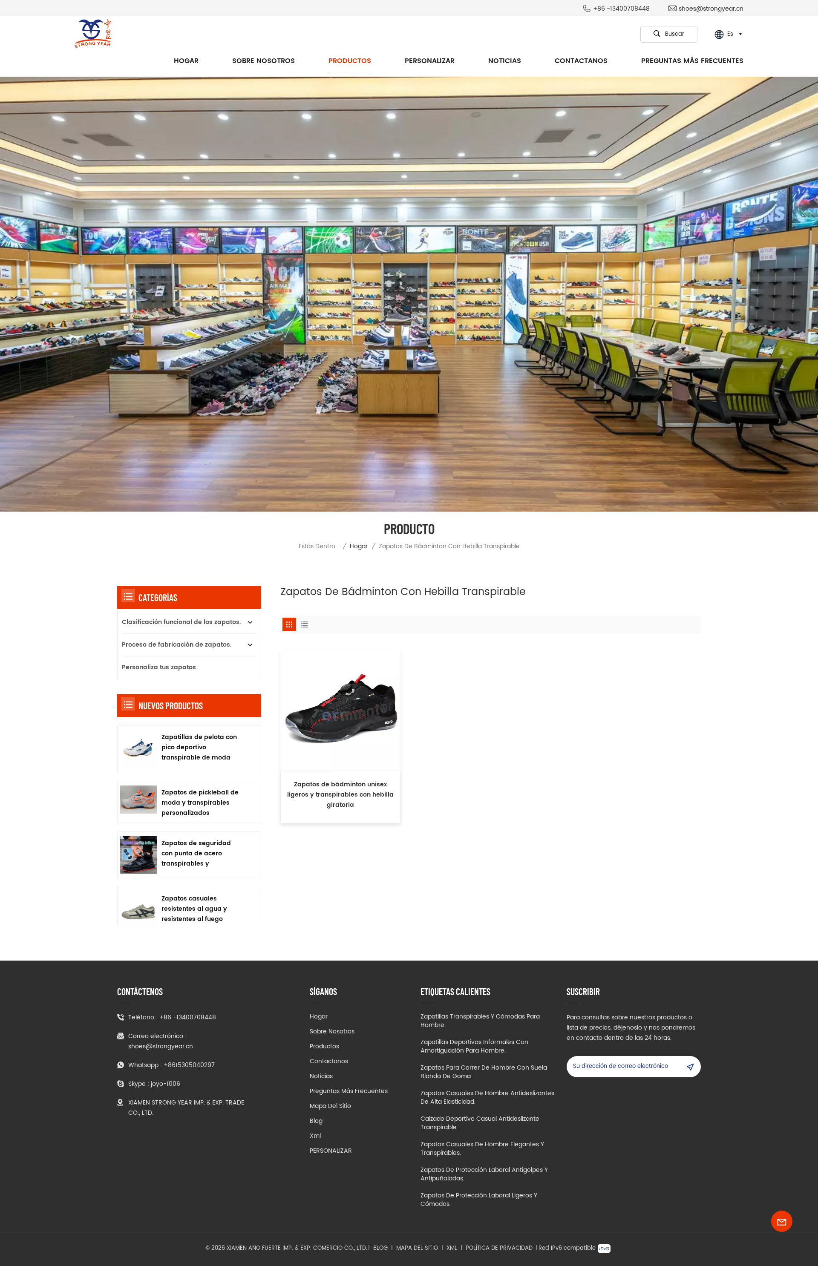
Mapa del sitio (330, 1106)
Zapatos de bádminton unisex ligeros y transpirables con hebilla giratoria (340, 795)
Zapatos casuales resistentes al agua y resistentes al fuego (194, 909)
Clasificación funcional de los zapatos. (181, 622)
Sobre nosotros (263, 60)
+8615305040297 (189, 1065)
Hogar (186, 60)
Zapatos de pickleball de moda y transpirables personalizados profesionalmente (200, 803)
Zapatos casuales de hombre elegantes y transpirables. (482, 1148)
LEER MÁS (340, 817)
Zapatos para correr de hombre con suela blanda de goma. (484, 1072)
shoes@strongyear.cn (711, 9)
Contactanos (581, 60)
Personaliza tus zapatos (159, 667)
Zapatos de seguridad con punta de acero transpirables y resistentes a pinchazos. (198, 853)
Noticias (504, 60)
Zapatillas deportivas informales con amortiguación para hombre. (474, 1046)
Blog (316, 1121)
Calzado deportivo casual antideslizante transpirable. (480, 1123)
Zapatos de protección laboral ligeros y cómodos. (479, 1199)
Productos (349, 60)
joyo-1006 (165, 1084)
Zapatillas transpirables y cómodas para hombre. (480, 1021)
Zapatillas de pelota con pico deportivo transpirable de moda (199, 747)
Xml (315, 1136)
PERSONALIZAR (430, 60)
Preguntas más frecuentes (692, 60)
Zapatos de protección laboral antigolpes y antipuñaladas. (484, 1174)
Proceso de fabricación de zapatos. (176, 645)
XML (451, 1248)
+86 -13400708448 (621, 9)
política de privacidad (499, 1248)
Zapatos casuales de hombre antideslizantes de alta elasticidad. (487, 1097)
